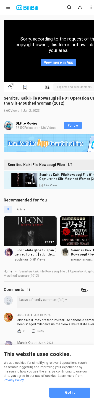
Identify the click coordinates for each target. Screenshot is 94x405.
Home (8, 271)
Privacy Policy (14, 380)
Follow (73, 125)
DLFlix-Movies (26, 123)
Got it (70, 392)
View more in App (58, 62)
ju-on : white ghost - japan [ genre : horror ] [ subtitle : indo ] (35, 252)
